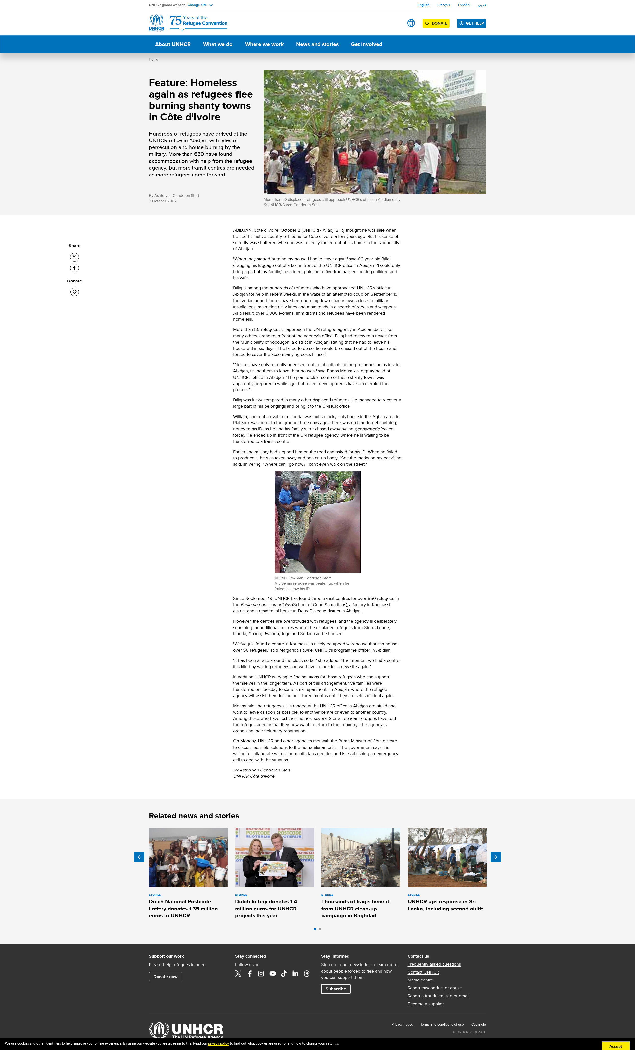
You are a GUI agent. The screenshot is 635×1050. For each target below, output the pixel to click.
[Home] (183, 23)
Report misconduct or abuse (435, 988)
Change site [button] (197, 4)
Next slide (496, 857)
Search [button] (395, 23)
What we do (218, 44)
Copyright (478, 1024)
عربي (482, 4)
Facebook (250, 973)
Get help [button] (475, 23)
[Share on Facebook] (74, 268)
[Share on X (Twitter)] (74, 257)
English (423, 4)
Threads (307, 973)
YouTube (272, 973)
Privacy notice (402, 1024)
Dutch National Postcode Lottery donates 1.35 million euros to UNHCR (183, 908)
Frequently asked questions (434, 964)
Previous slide (139, 857)
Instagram (261, 973)
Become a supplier (426, 1004)
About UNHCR (173, 44)
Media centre (420, 980)
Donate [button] (439, 23)
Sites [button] (411, 23)
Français (443, 4)
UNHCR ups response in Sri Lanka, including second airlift (445, 904)
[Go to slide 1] (316, 930)
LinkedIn (295, 973)
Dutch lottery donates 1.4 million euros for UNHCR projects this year (266, 908)
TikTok (284, 973)
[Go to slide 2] (321, 930)
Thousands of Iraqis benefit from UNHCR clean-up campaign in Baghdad (355, 908)
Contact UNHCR (423, 972)
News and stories (317, 44)
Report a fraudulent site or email (438, 996)
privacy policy (218, 1043)
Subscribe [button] (336, 989)
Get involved (366, 44)
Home (153, 59)
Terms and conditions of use (442, 1024)
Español (464, 4)
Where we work (264, 44)
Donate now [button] (165, 976)
